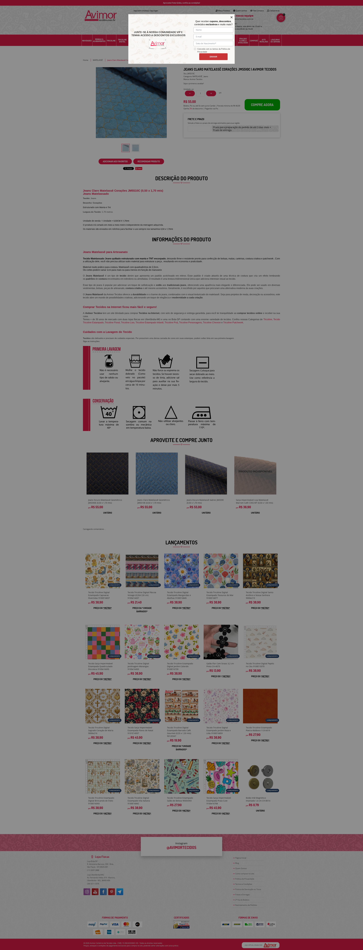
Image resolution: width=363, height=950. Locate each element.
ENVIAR (213, 57)
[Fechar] (232, 17)
